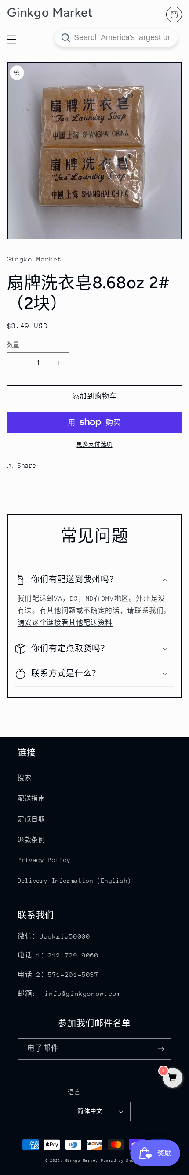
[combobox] (116, 38)
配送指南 (31, 798)
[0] (172, 1078)
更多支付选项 (94, 444)
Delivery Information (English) (74, 880)
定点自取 (31, 819)
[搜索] (65, 38)
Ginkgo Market (81, 1160)
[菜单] (11, 39)
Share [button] (27, 465)
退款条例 (31, 839)
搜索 (24, 777)
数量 (13, 344)
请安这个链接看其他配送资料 (65, 622)
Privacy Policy (44, 859)
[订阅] (161, 1049)
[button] (94, 579)
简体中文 (90, 1111)
